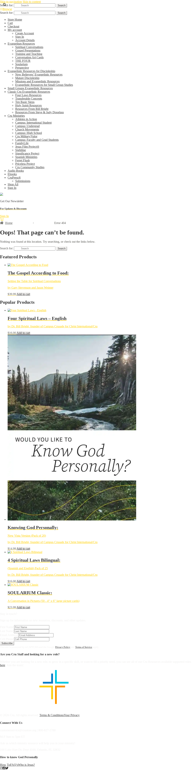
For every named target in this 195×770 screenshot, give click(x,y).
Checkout (13, 26)
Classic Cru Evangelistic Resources (29, 91)
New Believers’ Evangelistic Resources (38, 74)
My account (15, 29)
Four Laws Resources (28, 95)
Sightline (20, 150)
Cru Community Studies (29, 167)
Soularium (21, 64)
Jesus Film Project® (27, 146)
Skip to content (32, 1)
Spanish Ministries (26, 157)
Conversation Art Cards (29, 57)
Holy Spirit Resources (28, 105)
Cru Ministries (16, 115)
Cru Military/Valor (26, 136)
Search (62, 5)
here (2, 665)
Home (9, 223)
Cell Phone (6, 639)
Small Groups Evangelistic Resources (30, 88)
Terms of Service (83, 647)
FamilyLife (22, 143)
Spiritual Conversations (29, 47)
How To (5, 764)
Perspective (22, 67)
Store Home (15, 19)
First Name (6, 627)
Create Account (24, 33)
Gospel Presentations (27, 50)
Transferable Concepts (28, 98)
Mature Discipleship (27, 78)
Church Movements (27, 129)
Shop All (13, 184)
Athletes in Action (26, 119)
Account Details (25, 40)
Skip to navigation (11, 1)
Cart (10, 23)
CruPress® (14, 177)
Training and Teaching (28, 54)
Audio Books (16, 170)
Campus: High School (28, 133)
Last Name (6, 631)
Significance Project (27, 153)
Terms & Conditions (51, 715)
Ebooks (12, 174)
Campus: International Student (33, 122)
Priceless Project (25, 163)
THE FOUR (22, 60)
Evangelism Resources (21, 43)
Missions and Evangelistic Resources (37, 81)
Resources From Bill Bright (31, 108)
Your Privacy (72, 715)
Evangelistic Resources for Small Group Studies (44, 84)
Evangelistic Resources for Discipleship (31, 71)
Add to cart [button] (23, 294)
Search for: (6, 5)
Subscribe (7, 643)
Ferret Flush (22, 160)
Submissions (22, 181)
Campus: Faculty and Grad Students (37, 139)
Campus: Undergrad (27, 126)
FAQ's (14, 764)
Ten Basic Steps (24, 102)
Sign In (19, 36)
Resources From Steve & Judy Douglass (39, 112)
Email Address (9, 635)
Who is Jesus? (26, 764)
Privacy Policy (62, 647)
